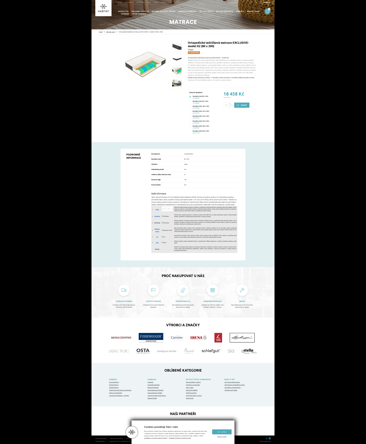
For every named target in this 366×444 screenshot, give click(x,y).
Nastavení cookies (222, 436)
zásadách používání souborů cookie (180, 438)
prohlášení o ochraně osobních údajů (155, 438)
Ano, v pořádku (221, 432)
